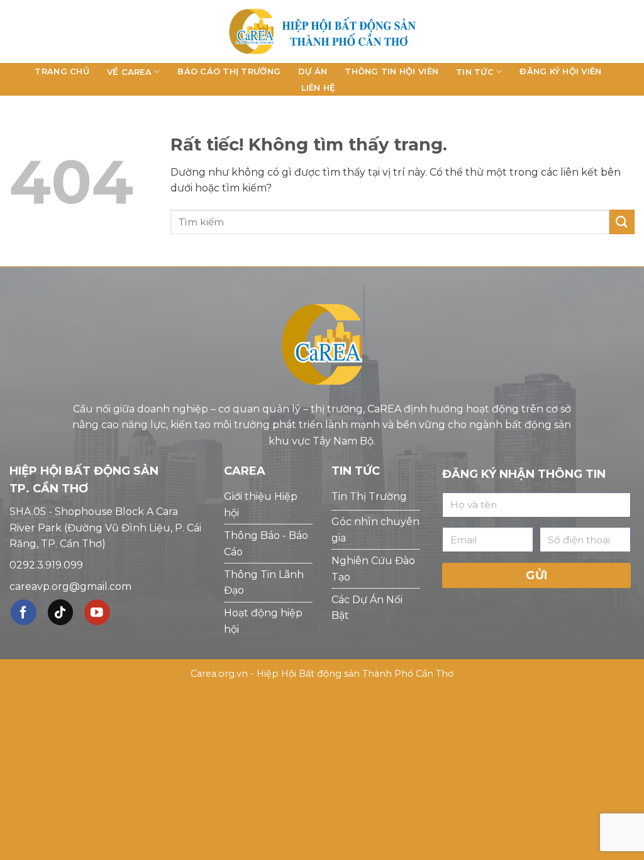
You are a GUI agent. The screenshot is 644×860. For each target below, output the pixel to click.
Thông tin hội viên (391, 71)
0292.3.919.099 (46, 565)
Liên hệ (318, 87)
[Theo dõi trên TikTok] (61, 612)
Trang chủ (62, 71)
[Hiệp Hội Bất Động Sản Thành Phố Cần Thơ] (322, 31)
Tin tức (475, 72)
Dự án (312, 71)
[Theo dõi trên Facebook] (23, 612)
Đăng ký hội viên (560, 71)
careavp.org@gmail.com (70, 586)
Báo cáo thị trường (228, 71)
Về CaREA (129, 72)
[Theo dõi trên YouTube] (97, 612)
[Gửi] (622, 222)
